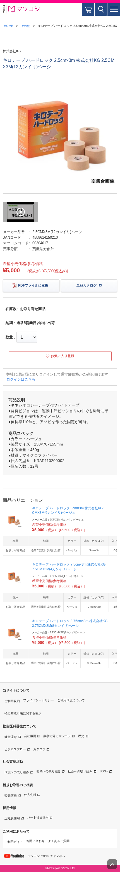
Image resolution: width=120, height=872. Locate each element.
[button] (113, 9)
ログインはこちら (20, 379)
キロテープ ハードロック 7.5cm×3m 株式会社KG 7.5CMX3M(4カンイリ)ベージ (68, 566)
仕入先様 (30, 794)
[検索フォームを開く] (101, 9)
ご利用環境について (71, 700)
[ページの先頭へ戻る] (112, 864)
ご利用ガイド (13, 841)
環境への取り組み (16, 772)
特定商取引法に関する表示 (22, 713)
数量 (9, 337)
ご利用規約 (12, 701)
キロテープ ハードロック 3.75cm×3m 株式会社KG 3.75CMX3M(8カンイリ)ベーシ (69, 623)
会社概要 (30, 736)
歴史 (81, 736)
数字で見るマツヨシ (57, 736)
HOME (8, 25)
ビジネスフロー (15, 749)
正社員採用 (12, 818)
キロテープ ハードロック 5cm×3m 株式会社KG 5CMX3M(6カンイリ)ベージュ (68, 510)
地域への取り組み (48, 771)
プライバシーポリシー (38, 700)
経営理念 (10, 737)
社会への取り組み (80, 771)
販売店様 (10, 795)
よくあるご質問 (58, 841)
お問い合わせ (35, 841)
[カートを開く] (88, 9)
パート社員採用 (38, 817)
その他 (25, 25)
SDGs (104, 771)
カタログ (39, 749)
